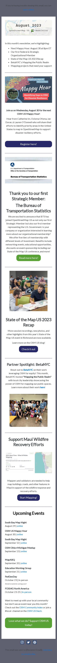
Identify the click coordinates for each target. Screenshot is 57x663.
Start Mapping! (28, 497)
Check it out (28, 349)
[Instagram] (22, 644)
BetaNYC (28, 369)
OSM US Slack (34, 610)
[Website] (35, 644)
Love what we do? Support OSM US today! (29, 622)
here (42, 387)
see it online (28, 9)
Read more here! (28, 257)
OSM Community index (31, 607)
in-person (26, 592)
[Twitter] (28, 644)
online (20, 525)
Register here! (28, 144)
